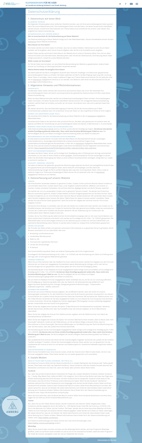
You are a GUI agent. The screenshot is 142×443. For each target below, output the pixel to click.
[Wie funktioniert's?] (126, 3)
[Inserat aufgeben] (120, 3)
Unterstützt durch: (12, 399)
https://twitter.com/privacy (48, 418)
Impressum (32, 42)
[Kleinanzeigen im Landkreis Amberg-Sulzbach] (11, 3)
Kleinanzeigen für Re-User (107, 440)
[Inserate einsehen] (131, 3)
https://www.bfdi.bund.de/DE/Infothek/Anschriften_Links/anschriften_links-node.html (65, 148)
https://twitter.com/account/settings (41, 423)
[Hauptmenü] (136, 3)
